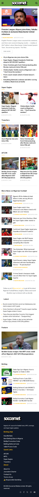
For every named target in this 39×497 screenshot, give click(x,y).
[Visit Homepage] (19, 3)
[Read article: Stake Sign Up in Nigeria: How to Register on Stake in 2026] (7, 372)
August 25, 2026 (32, 403)
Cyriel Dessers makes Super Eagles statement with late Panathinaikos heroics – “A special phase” (24, 262)
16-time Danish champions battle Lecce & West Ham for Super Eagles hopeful (25, 276)
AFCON (6, 454)
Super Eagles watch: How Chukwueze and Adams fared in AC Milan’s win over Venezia (24, 209)
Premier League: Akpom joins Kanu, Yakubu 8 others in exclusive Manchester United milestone (19, 31)
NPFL (5, 456)
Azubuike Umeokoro (20, 374)
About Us (7, 469)
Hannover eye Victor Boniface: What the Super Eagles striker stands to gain (25, 220)
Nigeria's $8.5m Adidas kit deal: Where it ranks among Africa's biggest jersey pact (23, 198)
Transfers (7, 462)
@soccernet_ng (18, 288)
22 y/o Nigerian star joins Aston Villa (16, 57)
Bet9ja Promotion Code (12, 441)
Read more (8, 51)
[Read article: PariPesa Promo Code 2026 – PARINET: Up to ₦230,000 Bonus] (7, 381)
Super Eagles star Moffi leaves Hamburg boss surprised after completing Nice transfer (23, 240)
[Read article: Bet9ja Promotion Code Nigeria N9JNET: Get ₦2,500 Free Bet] (7, 401)
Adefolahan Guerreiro (21, 267)
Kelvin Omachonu (8, 37)
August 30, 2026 (19, 37)
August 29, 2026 (28, 203)
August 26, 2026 (32, 394)
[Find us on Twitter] (27, 492)
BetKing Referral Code (11, 444)
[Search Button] (36, 3)
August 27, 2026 (6, 356)
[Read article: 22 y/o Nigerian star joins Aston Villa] (10, 131)
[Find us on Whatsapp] (20, 492)
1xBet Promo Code (10, 447)
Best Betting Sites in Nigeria (13, 438)
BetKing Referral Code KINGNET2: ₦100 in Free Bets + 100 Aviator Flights (24, 390)
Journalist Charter (10, 472)
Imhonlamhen (18, 203)
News (5, 24)
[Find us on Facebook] (23, 492)
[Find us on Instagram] (31, 492)
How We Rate (8, 436)
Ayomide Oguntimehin (20, 214)
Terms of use (8, 477)
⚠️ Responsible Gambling (12, 480)
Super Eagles (8, 459)
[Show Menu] (3, 3)
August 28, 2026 (30, 225)
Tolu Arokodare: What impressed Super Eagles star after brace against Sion (25, 251)
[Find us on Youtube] (34, 492)
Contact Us (7, 474)
